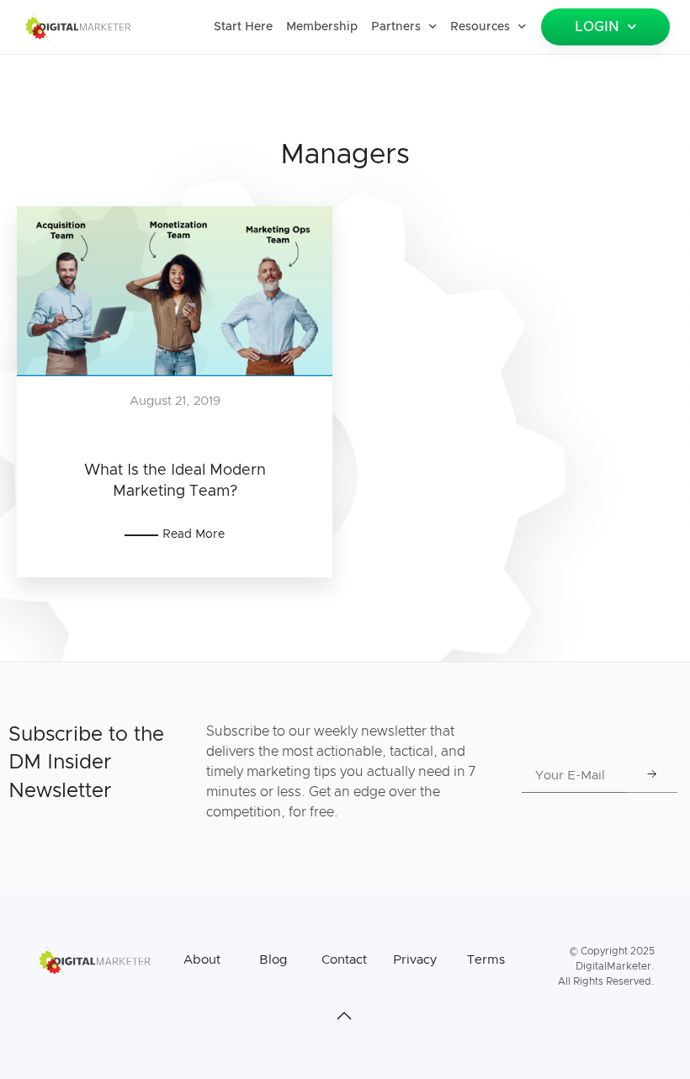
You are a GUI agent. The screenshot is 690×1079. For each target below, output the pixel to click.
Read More (193, 534)
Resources (480, 27)
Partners (396, 27)
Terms (486, 960)
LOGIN (597, 27)
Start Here (243, 27)
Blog (273, 960)
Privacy (415, 960)
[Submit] (652, 776)
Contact (344, 960)
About (201, 960)
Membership (322, 27)
